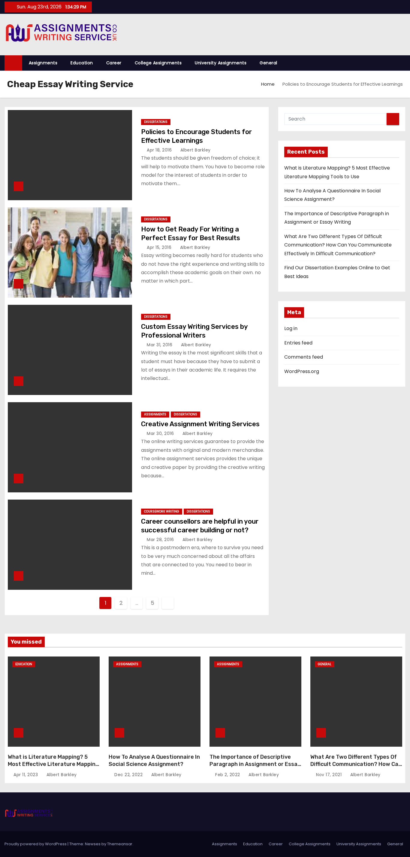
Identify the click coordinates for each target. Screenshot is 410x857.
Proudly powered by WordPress (36, 844)
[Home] (13, 63)
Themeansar (119, 844)
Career (114, 63)
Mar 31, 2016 (160, 345)
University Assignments (220, 63)
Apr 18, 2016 (160, 150)
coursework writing (161, 511)
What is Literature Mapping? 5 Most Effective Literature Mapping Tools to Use (53, 764)
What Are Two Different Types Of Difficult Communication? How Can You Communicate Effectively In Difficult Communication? (338, 245)
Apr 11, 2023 (26, 775)
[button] (403, 62)
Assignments (43, 63)
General (268, 63)
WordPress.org (301, 371)
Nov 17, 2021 (329, 775)
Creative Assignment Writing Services (200, 424)
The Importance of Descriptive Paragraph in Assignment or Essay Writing (255, 764)
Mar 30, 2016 (161, 433)
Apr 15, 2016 (160, 247)
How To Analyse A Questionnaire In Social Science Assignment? (154, 760)
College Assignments (158, 63)
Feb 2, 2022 (228, 775)
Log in (290, 328)
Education (82, 63)
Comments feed (303, 357)
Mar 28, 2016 (161, 540)
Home (268, 84)
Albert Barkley (195, 150)
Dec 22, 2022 (129, 775)
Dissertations (155, 122)
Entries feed (298, 342)
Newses (93, 844)
